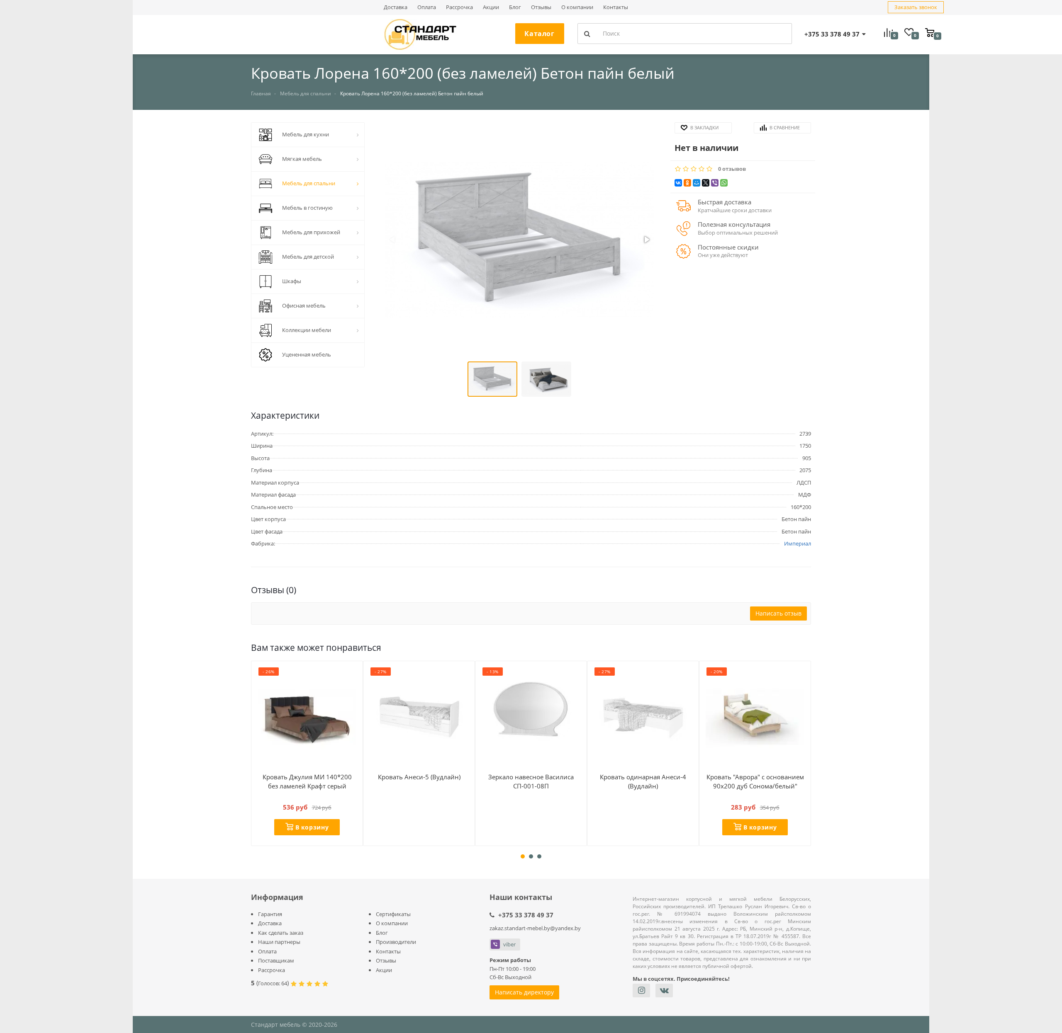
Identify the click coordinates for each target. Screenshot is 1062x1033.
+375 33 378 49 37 (525, 915)
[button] (519, 240)
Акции (491, 7)
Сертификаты (393, 914)
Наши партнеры (279, 942)
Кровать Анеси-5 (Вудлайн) (419, 777)
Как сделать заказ (280, 932)
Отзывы (541, 7)
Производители (396, 942)
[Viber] (715, 183)
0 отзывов (732, 169)
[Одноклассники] (687, 183)
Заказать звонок (915, 7)
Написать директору (524, 992)
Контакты (615, 7)
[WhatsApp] (724, 183)
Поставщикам (276, 960)
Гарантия (270, 914)
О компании (577, 7)
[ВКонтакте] (678, 183)
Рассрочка (459, 7)
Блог (515, 7)
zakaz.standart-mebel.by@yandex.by (535, 928)
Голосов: (272, 983)
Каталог (539, 33)
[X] (705, 183)
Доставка (395, 7)
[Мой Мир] (696, 183)
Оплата (426, 7)
